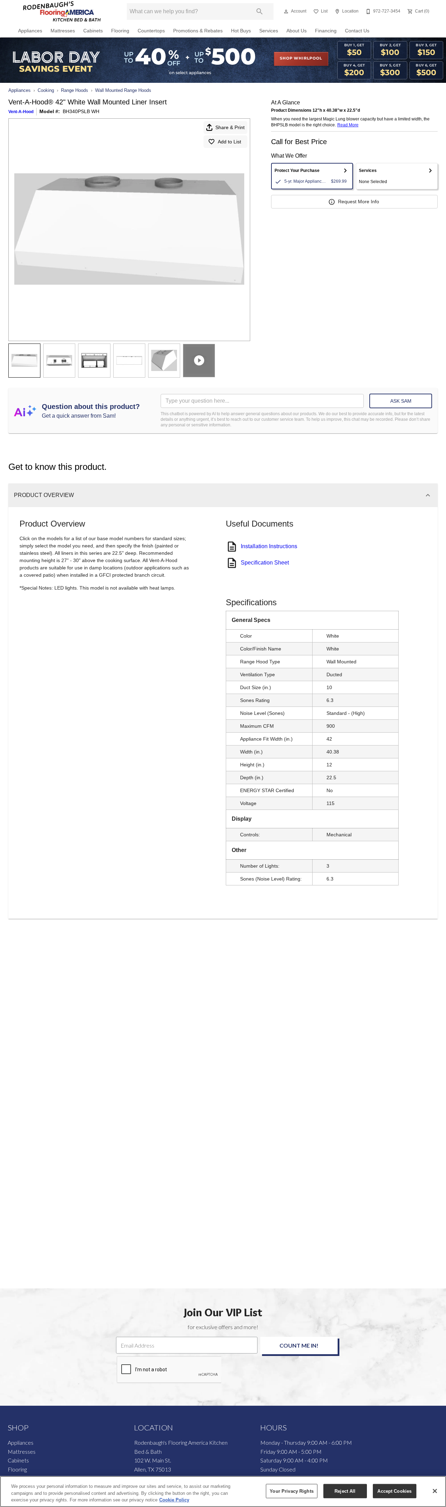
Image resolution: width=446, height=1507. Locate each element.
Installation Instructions (269, 546)
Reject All (344, 1490)
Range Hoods (74, 90)
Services (268, 30)
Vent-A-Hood (20, 111)
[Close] (435, 1491)
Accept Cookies (394, 1490)
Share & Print (230, 127)
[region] (223, 1491)
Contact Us (357, 30)
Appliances (30, 30)
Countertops (151, 30)
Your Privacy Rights (291, 1490)
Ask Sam (401, 401)
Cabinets (93, 30)
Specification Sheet (265, 563)
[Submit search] (259, 11)
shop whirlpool (301, 58)
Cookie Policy (174, 1499)
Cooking (46, 90)
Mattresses (63, 30)
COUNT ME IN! (298, 1345)
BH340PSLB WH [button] (81, 111)
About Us (296, 30)
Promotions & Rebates (198, 30)
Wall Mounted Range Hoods (123, 90)
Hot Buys (241, 30)
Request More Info (358, 201)
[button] (286, 11)
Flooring (120, 30)
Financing (326, 30)
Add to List (229, 141)
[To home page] (62, 11)
